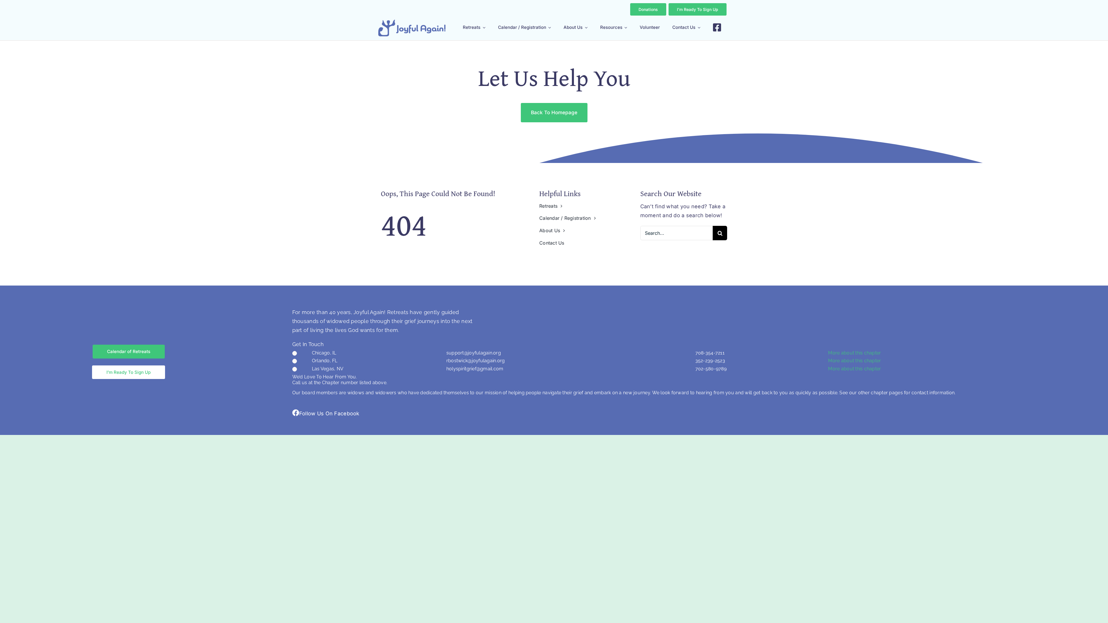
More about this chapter (854, 353)
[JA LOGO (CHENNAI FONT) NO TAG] (412, 22)
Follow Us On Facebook (329, 413)
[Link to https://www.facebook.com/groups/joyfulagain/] (295, 412)
